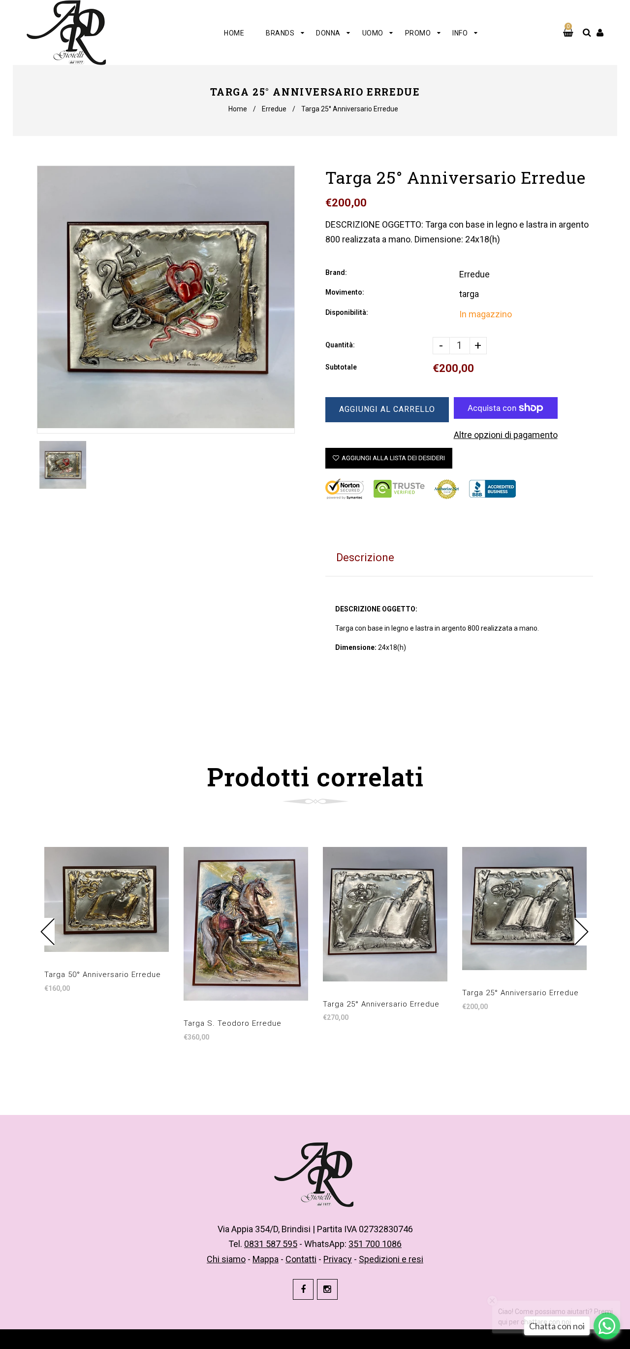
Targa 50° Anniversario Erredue (102, 974)
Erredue (274, 109)
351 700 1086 (375, 1244)
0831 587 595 (270, 1244)
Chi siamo (226, 1259)
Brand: (336, 272)
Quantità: (340, 345)
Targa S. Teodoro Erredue (233, 1023)
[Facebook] (303, 1289)
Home (237, 109)
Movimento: (344, 292)
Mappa (265, 1259)
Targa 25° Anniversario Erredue (381, 1004)
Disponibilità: (346, 312)
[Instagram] (327, 1289)
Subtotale (341, 367)
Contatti (300, 1259)
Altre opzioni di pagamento (506, 435)
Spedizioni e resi (391, 1259)
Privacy (337, 1259)
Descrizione (365, 557)
